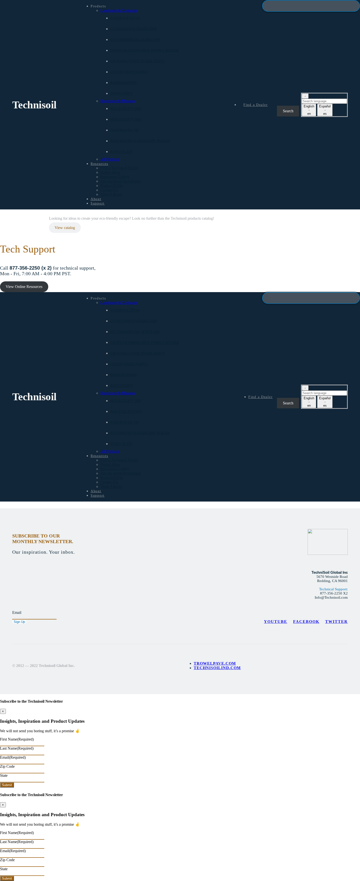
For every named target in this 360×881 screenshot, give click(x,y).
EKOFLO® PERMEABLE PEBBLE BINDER (144, 50)
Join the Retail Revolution (120, 181)
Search (281, 99)
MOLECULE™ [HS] (126, 119)
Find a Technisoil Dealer (119, 168)
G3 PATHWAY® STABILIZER (133, 29)
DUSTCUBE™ (121, 93)
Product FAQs (111, 185)
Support (98, 203)
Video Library (111, 194)
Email (16, 612)
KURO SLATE (121, 152)
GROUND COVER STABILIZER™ (137, 61)
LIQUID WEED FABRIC (129, 72)
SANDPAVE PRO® (125, 18)
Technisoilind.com (217, 668)
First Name (17, 739)
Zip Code (7, 766)
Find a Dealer (255, 105)
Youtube (275, 621)
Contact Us (109, 190)
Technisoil (34, 105)
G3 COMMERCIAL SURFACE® (135, 40)
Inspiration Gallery (114, 177)
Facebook (306, 621)
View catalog (65, 228)
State (4, 775)
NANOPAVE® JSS (124, 130)
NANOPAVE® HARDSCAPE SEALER (140, 141)
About (96, 199)
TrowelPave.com (215, 663)
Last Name (17, 748)
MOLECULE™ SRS (125, 109)
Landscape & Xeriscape (118, 10)
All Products (110, 159)
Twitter (336, 621)
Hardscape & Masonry (117, 101)
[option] (309, 110)
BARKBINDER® (123, 83)
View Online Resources (24, 287)
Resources (99, 164)
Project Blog (110, 172)
